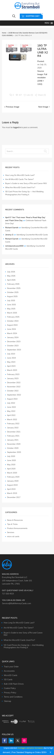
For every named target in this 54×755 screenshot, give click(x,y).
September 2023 (14, 350)
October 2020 (12, 448)
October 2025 (12, 292)
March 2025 (12, 313)
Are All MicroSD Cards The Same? (19, 179)
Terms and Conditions (13, 697)
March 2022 (12, 419)
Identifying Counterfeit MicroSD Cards (32, 235)
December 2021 (13, 432)
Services (10, 532)
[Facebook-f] (4, 740)
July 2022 (11, 403)
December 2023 (13, 341)
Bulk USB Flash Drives (14, 684)
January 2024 (12, 337)
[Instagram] (24, 740)
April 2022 (11, 415)
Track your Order (11, 666)
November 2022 (13, 387)
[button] (47, 23)
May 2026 (11, 276)
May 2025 (11, 309)
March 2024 (12, 333)
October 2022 (12, 391)
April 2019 (11, 489)
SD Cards (8, 679)
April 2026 (11, 280)
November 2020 (13, 444)
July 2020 (11, 456)
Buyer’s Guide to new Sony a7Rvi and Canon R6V (26, 183)
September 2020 (14, 452)
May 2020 (11, 464)
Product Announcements (17, 528)
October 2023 (12, 346)
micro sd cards (13, 536)
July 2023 (11, 354)
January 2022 (12, 428)
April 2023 (11, 366)
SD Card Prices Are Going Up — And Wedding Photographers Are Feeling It (24, 646)
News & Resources (15, 520)
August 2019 (12, 485)
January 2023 (12, 378)
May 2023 (11, 362)
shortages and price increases (30, 748)
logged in (17, 127)
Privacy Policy (10, 692)
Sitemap (7, 701)
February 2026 (13, 284)
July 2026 (11, 272)
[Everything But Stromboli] (27, 9)
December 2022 (13, 382)
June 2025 (11, 305)
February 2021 (13, 436)
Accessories (9, 671)
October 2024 (12, 321)
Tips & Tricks (12, 524)
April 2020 (11, 469)
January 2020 (12, 481)
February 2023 (13, 374)
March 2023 (12, 370)
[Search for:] (27, 151)
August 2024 (12, 325)
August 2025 (12, 296)
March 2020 (12, 473)
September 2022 (14, 395)
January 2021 (12, 440)
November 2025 (13, 288)
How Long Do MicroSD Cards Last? (20, 175)
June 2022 (11, 407)
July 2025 (11, 300)
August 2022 (12, 399)
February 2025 (13, 317)
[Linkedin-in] (11, 740)
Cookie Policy (10, 688)
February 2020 (13, 477)
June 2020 (11, 460)
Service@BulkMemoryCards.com (16, 603)
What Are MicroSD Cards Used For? (20, 187)
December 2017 (13, 497)
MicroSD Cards (10, 675)
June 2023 (11, 358)
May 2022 (11, 411)
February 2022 (13, 423)
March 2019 (12, 493)
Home (4, 33)
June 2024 (11, 329)
